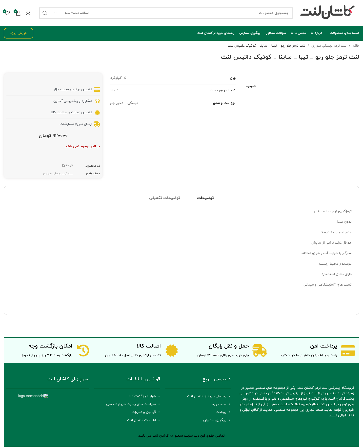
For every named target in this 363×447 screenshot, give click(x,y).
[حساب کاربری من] (28, 13)
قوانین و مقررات (144, 412)
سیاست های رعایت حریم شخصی (131, 404)
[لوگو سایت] (328, 12)
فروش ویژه (18, 33)
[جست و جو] (45, 13)
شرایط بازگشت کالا (142, 396)
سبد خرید (219, 404)
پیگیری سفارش (214, 420)
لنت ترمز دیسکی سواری (328, 45)
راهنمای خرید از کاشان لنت (206, 396)
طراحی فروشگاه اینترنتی (194, 441)
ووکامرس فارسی (163, 441)
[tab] (205, 198)
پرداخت (221, 412)
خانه (355, 45)
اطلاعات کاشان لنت (141, 420)
